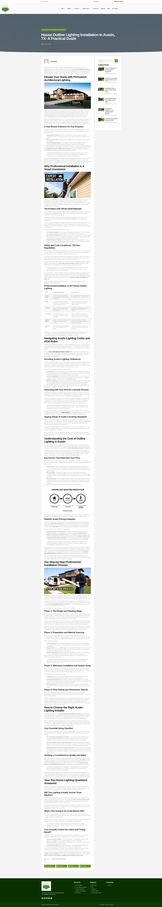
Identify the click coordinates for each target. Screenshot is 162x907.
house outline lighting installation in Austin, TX (60, 351)
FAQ (62, 8)
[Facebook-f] (42, 898)
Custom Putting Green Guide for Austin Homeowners (110, 70)
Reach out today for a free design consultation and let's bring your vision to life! (63, 855)
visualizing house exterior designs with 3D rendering (58, 148)
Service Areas (86, 8)
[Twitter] (49, 898)
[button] (49, 866)
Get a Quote (115, 8)
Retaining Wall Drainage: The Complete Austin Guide (111, 100)
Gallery (69, 8)
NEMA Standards (66, 412)
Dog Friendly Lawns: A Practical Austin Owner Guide (110, 90)
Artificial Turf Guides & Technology (53, 29)
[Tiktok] (44, 898)
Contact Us (96, 8)
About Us (103, 8)
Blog (109, 8)
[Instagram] (47, 898)
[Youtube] (51, 898)
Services (77, 8)
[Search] (116, 60)
